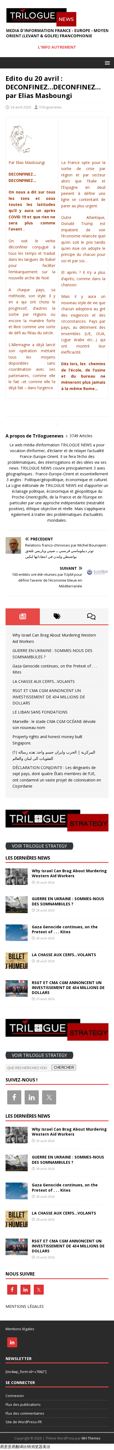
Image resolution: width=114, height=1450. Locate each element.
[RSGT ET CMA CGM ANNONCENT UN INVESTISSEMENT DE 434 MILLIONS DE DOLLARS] (17, 993)
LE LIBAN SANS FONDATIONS (40, 712)
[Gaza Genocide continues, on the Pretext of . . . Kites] (17, 937)
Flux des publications (23, 1404)
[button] (106, 63)
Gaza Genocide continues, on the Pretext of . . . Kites (65, 929)
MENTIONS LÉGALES (25, 1306)
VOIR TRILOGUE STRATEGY (39, 846)
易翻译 (17, 1446)
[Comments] (91, 616)
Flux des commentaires (25, 1413)
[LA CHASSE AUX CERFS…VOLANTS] (17, 965)
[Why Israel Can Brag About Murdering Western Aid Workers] (17, 881)
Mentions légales (20, 1328)
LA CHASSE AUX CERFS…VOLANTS (43, 681)
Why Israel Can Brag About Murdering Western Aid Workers (69, 873)
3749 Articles (80, 435)
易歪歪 (6, 1446)
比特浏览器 (33, 1446)
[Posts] (23, 616)
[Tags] (57, 616)
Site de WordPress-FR (24, 1421)
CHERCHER (64, 1067)
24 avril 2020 (21, 107)
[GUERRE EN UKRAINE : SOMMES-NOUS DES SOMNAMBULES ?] (17, 909)
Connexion (15, 1395)
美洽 (46, 1446)
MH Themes (91, 1438)
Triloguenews (50, 107)
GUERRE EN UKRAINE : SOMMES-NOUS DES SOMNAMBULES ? (68, 901)
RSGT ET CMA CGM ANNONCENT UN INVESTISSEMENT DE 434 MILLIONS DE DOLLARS (48, 697)
